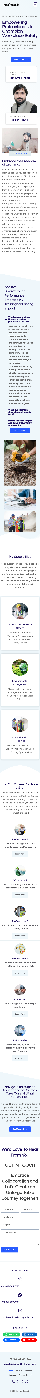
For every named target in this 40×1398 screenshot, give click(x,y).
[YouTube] (17, 1382)
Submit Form (9, 1249)
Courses (12, 1375)
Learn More (20, 854)
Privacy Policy (25, 1375)
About (19, 1370)
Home (10, 1370)
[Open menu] (35, 4)
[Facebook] (13, 1382)
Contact (28, 1370)
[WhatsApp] (22, 1382)
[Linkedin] (27, 1382)
